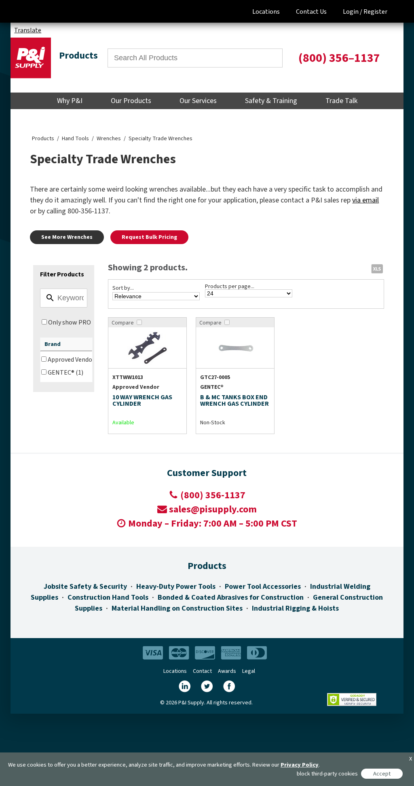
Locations (266, 11)
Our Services (198, 101)
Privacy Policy (300, 765)
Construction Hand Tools (108, 597)
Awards (227, 671)
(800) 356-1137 (212, 495)
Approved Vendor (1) (76, 359)
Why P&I (69, 101)
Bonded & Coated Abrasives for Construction (231, 597)
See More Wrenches (67, 237)
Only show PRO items (78, 322)
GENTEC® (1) (65, 372)
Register (375, 11)
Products (43, 139)
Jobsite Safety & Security (85, 587)
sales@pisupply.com (213, 509)
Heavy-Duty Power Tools (175, 587)
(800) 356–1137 (339, 58)
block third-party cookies (327, 773)
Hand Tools (75, 139)
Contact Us (311, 11)
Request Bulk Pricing (149, 237)
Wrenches (109, 139)
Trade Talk (341, 101)
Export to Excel (377, 268)
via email (365, 200)
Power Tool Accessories (263, 587)
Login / (352, 11)
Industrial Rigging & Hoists (295, 608)
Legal (248, 671)
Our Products (131, 101)
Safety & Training (271, 101)
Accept (382, 773)
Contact (202, 671)
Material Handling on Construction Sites (177, 608)
